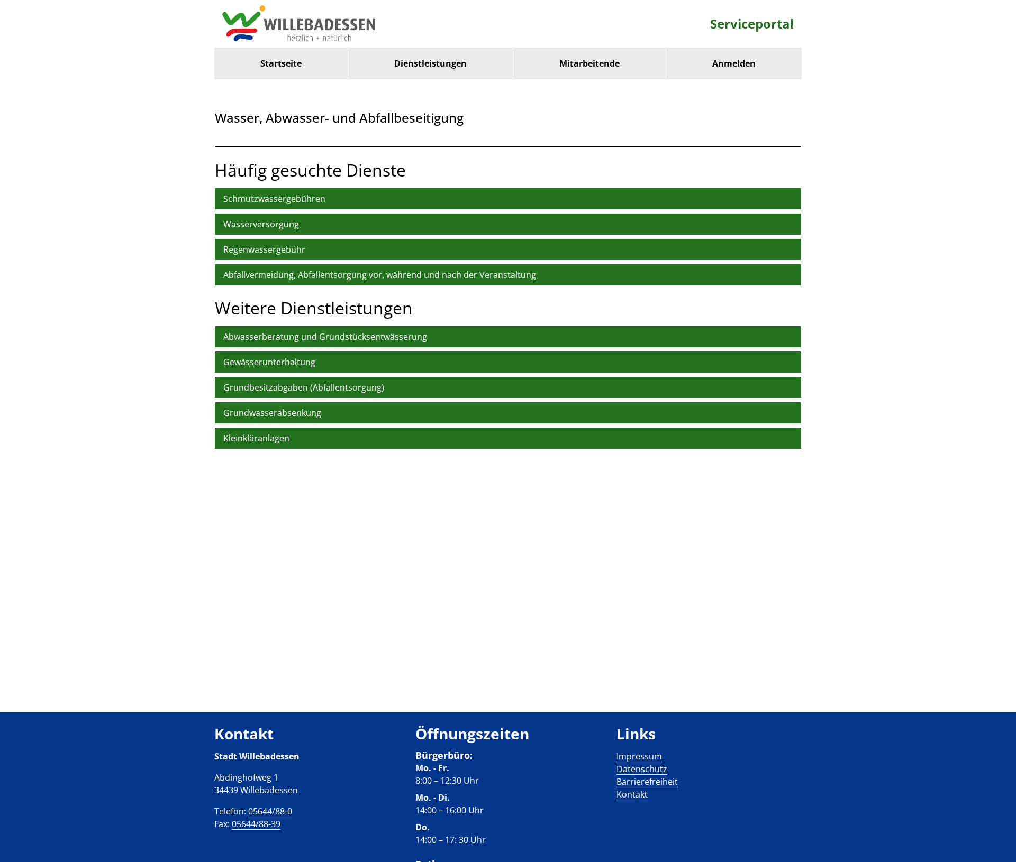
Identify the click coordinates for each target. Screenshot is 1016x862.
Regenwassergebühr (264, 249)
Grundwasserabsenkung (272, 413)
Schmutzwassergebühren (274, 199)
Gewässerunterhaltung (269, 362)
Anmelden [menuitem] (734, 63)
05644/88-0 (270, 811)
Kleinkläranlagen (256, 438)
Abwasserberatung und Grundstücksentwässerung (325, 336)
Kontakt (632, 794)
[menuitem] (281, 63)
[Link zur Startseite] (298, 23)
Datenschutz (641, 769)
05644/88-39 (256, 824)
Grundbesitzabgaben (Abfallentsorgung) (303, 387)
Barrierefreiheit (647, 781)
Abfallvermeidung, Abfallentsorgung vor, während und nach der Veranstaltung (379, 275)
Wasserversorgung (261, 224)
